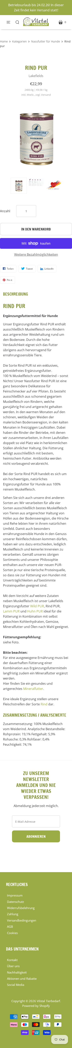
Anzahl (5, 211)
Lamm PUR (11, 611)
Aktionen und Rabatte (22, 979)
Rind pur (36, 68)
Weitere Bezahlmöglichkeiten (36, 254)
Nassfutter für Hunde (45, 41)
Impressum (15, 895)
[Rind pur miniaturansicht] (18, 185)
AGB (10, 926)
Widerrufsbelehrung (21, 908)
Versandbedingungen (21, 920)
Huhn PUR (35, 611)
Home (4, 41)
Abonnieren (36, 836)
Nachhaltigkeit (17, 972)
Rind (44, 704)
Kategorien (19, 41)
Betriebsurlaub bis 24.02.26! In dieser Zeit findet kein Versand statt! (36, 7)
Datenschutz (15, 902)
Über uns (13, 966)
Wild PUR (37, 606)
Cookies (12, 933)
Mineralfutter (33, 688)
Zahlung (12, 914)
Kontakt (12, 960)
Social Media (15, 985)
